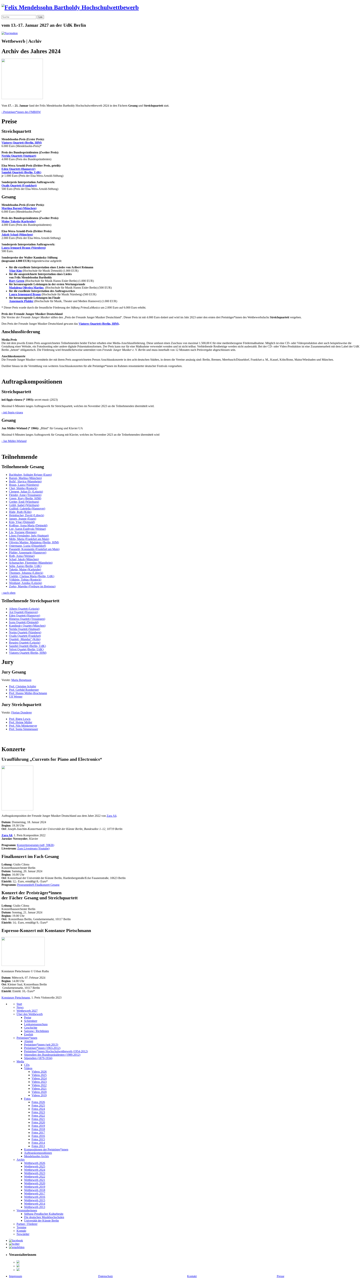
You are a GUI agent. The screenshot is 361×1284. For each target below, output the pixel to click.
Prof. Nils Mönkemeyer (23, 725)
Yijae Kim (15, 270)
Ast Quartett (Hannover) (23, 612)
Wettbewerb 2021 (34, 1180)
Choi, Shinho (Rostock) (23, 488)
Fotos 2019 (38, 1125)
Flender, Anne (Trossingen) (25, 495)
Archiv (21, 1159)
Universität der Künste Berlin (41, 1220)
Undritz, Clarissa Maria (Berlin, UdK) (31, 576)
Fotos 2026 (38, 1102)
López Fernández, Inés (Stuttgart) (29, 535)
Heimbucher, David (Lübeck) (26, 515)
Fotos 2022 (38, 1115)
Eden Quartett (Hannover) (18, 169)
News (20, 1007)
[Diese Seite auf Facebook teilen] (16, 1240)
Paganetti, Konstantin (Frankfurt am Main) (34, 549)
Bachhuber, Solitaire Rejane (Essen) (30, 474)
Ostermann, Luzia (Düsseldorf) (27, 545)
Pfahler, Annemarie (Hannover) (27, 552)
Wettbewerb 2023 (34, 1173)
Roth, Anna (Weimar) (22, 555)
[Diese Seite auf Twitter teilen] (14, 1243)
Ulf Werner (15, 696)
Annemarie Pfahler (21, 301)
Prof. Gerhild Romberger (24, 689)
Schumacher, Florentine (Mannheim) (30, 562)
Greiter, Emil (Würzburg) (24, 501)
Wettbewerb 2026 (34, 1163)
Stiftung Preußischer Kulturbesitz (43, 1213)
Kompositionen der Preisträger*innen (46, 1149)
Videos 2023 (39, 1081)
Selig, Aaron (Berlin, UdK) (25, 566)
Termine (21, 1227)
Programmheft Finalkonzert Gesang (38, 884)
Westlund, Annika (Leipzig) (25, 583)
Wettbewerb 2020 (34, 1183)
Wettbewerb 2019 (34, 1186)
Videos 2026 (39, 1071)
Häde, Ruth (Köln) (20, 511)
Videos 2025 (39, 1075)
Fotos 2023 (38, 1112)
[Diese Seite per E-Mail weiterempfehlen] (16, 1247)
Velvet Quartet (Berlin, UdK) (26, 649)
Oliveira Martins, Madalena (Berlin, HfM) (34, 542)
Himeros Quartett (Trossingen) (27, 618)
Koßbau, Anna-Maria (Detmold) (28, 525)
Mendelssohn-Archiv (36, 1156)
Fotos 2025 (38, 1105)
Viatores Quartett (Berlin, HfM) (22, 142)
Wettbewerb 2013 (34, 1207)
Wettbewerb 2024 (34, 1169)
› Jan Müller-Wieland (14, 441)
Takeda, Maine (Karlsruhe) (25, 569)
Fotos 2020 (38, 1122)
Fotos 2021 (38, 1119)
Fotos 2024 (38, 1108)
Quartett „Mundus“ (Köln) (24, 639)
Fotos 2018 (38, 1129)
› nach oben (8, 592)
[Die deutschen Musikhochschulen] (18, 1266)
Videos (28, 1068)
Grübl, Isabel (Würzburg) (24, 505)
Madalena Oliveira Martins (26, 287)
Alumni (28, 1041)
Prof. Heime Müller (20, 722)
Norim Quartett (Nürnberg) (25, 632)
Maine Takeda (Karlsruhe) (19, 221)
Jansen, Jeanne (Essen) (22, 518)
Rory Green (16, 280)
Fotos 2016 (38, 1136)
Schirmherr (30, 1020)
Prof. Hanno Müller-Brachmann (28, 693)
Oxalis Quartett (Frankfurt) (19, 185)
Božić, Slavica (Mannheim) (25, 481)
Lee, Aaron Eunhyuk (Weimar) (27, 528)
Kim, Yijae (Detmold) (22, 522)
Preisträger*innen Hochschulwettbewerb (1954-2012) (56, 1051)
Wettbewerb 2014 (34, 1203)
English (28, 1034)
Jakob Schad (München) (17, 234)
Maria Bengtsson (21, 680)
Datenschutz (105, 1276)
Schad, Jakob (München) (24, 559)
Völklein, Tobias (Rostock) (25, 579)
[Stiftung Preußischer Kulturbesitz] (18, 1262)
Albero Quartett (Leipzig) (24, 608)
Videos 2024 (39, 1078)
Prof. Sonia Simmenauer (23, 729)
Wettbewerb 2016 (34, 1196)
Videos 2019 (39, 1095)
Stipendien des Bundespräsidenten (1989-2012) (52, 1054)
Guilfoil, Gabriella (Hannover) (27, 508)
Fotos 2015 (38, 1139)
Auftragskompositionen (38, 1152)
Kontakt (21, 1230)
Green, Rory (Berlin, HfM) (25, 498)
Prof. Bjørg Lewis (19, 718)
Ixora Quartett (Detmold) (24, 622)
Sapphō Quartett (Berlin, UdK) (21, 172)
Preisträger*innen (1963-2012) (42, 1048)
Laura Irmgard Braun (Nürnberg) (24, 247)
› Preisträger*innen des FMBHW (21, 112)
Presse (280, 1276)
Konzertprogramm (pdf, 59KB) (35, 845)
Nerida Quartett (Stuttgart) (19, 155)
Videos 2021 (39, 1088)
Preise (27, 1017)
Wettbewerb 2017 (34, 1193)
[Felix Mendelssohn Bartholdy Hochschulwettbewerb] (70, 7)
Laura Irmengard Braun (25, 294)
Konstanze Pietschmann (16, 997)
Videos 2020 (39, 1092)
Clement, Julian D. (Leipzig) (26, 491)
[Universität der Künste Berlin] (18, 1269)
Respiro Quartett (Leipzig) (24, 642)
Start (19, 1004)
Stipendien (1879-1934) (38, 1058)
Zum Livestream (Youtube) (33, 848)
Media (20, 1061)
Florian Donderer (21, 712)
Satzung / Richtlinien (36, 1031)
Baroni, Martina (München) (25, 478)
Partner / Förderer (27, 1224)
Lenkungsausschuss (36, 1024)
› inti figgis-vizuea (12, 412)
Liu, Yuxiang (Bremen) (22, 532)
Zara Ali (111, 815)
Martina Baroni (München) (19, 208)
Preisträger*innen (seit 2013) (41, 1044)
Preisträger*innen (27, 1037)
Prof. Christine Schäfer (22, 686)
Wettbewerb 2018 (34, 1190)
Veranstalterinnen (27, 1210)
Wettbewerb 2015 (34, 1200)
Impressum (15, 1276)
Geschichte (30, 1027)
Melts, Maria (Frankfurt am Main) (29, 539)
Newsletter (23, 1234)
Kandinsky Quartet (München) (27, 625)
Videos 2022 (39, 1085)
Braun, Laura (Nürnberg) (24, 484)
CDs (27, 1064)
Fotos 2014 (38, 1142)
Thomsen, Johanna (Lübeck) (26, 572)
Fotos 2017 (38, 1132)
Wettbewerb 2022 (34, 1176)
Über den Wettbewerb (30, 1014)
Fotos (27, 1098)
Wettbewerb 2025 (34, 1166)
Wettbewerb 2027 (27, 1010)
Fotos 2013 (38, 1146)
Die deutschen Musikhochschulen (44, 1217)
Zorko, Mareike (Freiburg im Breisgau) (32, 586)
